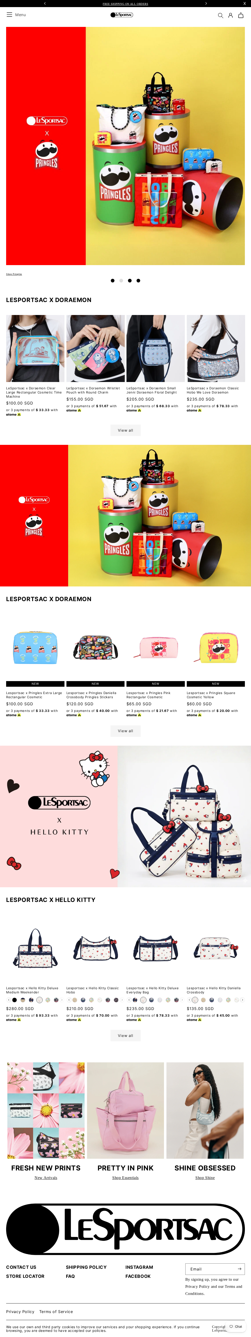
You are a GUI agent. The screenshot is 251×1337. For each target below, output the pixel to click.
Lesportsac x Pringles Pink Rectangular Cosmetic (148, 695)
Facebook (138, 1276)
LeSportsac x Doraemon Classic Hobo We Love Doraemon (213, 390)
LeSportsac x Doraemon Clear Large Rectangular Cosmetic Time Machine (34, 392)
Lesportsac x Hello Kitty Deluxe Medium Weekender (32, 990)
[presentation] (9, 1000)
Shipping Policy (86, 1267)
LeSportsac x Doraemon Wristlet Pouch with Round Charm (93, 390)
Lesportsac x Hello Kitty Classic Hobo (92, 990)
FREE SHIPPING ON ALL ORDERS (125, 3)
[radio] (14, 1000)
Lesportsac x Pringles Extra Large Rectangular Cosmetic (34, 695)
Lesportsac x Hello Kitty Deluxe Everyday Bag (152, 990)
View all (125, 430)
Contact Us (21, 1267)
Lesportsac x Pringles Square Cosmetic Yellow (211, 695)
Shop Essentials (125, 1178)
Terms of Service (56, 1311)
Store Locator (25, 1276)
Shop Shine (205, 1178)
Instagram (139, 1267)
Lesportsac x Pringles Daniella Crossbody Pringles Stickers (91, 695)
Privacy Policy (197, 1286)
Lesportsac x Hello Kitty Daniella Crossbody (214, 990)
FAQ (70, 1276)
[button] (221, 17)
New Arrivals (46, 1178)
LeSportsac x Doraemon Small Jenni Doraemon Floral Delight (151, 390)
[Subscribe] (239, 1268)
